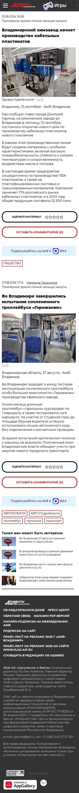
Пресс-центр (58, 610)
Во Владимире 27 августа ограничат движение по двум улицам (42, 540)
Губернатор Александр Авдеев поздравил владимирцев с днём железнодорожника (46, 579)
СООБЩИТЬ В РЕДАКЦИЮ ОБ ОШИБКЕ (33, 655)
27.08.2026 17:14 (12, 283)
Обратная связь (17, 616)
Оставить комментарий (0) (39, 232)
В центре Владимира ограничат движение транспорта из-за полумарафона (46, 553)
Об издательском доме (24, 610)
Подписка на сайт (19, 631)
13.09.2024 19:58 (13, 16)
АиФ (40, 99)
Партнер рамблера (38, 773)
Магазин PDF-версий (51, 616)
